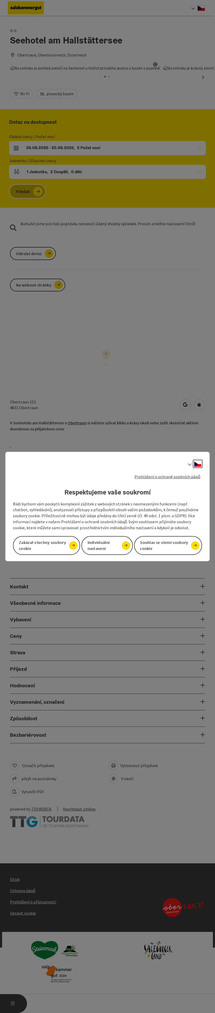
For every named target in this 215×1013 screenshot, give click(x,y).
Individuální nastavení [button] (99, 545)
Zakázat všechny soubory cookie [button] (42, 545)
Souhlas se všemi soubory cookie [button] (164, 545)
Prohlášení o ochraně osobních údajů (167, 476)
